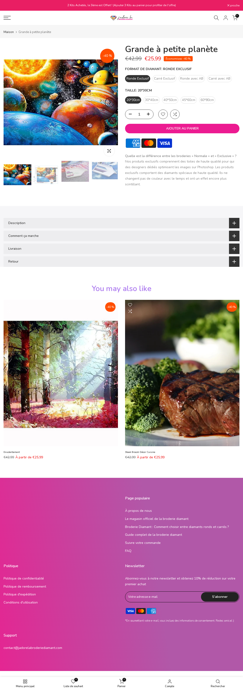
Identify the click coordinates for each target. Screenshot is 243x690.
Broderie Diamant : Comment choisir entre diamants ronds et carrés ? (177, 527)
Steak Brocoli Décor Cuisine (140, 452)
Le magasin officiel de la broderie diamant (156, 519)
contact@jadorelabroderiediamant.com (33, 648)
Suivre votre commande (143, 543)
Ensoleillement (12, 452)
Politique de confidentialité (24, 578)
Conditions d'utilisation (21, 602)
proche (11, 5)
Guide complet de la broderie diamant (153, 534)
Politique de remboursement (25, 586)
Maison (9, 32)
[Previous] (12, 102)
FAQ (128, 551)
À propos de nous (138, 510)
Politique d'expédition (20, 594)
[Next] (109, 102)
